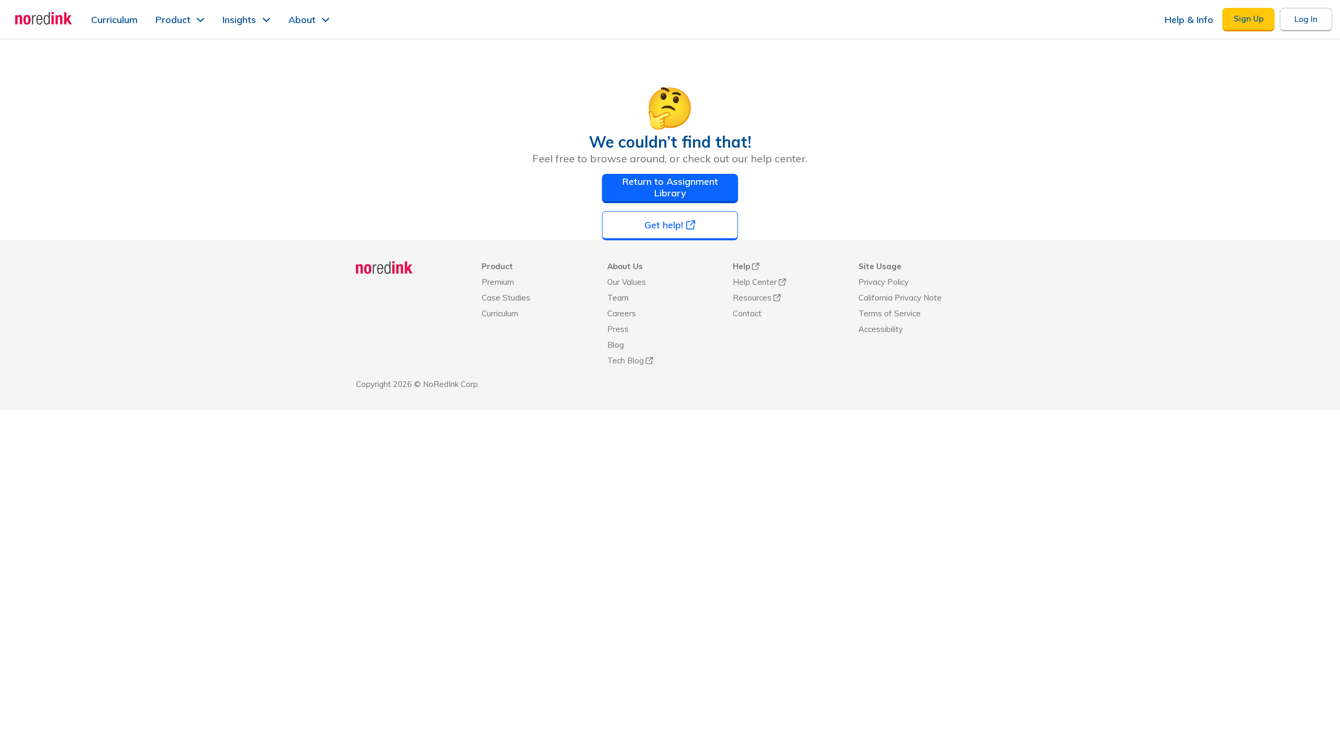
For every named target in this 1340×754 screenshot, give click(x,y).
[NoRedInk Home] (43, 18)
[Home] (384, 267)
